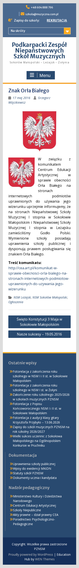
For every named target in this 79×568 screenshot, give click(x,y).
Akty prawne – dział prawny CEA (35, 515)
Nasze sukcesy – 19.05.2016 (39, 334)
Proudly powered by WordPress (30, 554)
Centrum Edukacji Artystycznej (34, 505)
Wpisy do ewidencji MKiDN (32, 468)
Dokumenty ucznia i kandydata (35, 478)
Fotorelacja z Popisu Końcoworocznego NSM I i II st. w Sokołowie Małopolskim (37, 408)
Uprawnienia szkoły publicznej (34, 464)
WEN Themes (45, 559)
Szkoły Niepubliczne (27, 510)
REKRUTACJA (57, 20)
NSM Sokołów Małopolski (49, 297)
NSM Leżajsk (22, 297)
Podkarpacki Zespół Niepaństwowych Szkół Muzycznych (39, 50)
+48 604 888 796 (42, 7)
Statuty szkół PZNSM (28, 473)
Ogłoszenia (15, 302)
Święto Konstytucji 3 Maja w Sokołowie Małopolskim (39, 322)
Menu (45, 75)
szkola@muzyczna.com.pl (41, 14)
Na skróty (18, 31)
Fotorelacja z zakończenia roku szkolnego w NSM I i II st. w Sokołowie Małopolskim (40, 376)
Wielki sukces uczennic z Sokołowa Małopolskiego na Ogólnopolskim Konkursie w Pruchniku (37, 440)
